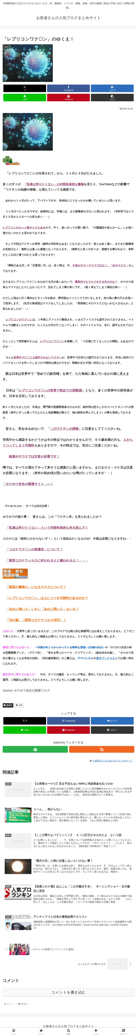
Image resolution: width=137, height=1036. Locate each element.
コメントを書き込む (68, 992)
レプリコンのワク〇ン (19, 319)
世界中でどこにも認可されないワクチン (38, 357)
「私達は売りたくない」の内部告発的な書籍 (54, 184)
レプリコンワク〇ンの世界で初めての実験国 (50, 390)
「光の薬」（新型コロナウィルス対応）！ (36, 620)
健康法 (9, 705)
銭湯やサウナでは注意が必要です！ (34, 456)
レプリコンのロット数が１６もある (24, 227)
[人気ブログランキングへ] (11, 160)
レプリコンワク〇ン (52, 341)
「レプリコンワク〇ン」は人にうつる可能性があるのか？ (47, 598)
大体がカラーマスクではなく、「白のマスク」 (101, 265)
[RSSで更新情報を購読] (101, 749)
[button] (112, 97)
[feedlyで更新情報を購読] (35, 749)
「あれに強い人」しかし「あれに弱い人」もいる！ (42, 609)
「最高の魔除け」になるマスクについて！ (36, 587)
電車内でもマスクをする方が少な (95, 281)
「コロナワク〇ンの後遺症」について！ (34, 549)
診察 (21, 705)
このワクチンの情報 (64, 428)
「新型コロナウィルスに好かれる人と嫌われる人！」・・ (47, 560)
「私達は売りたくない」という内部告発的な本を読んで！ (47, 527)
